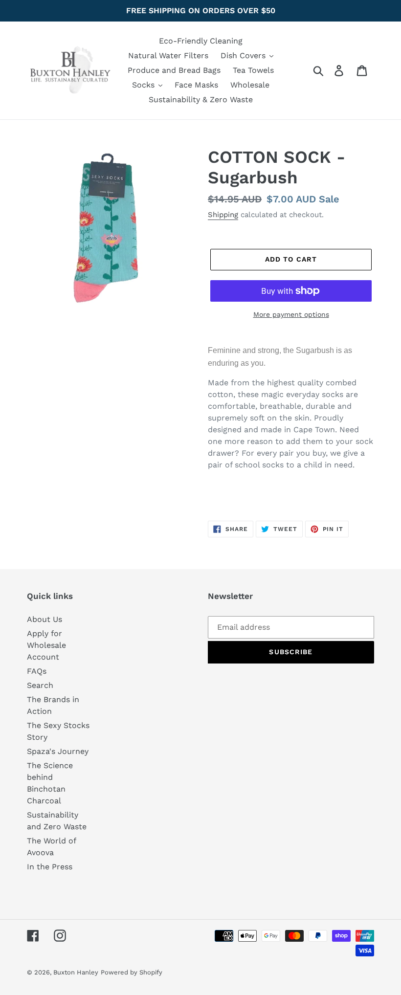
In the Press (49, 866)
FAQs (36, 671)
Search (40, 685)
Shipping (223, 214)
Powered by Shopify (131, 972)
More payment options (291, 314)
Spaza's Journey (58, 751)
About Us (44, 619)
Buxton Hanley (75, 972)
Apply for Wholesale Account (46, 645)
